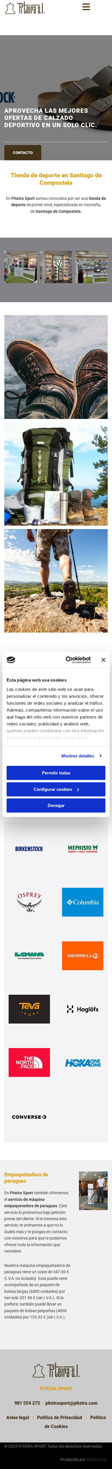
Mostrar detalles (77, 755)
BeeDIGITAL (97, 1459)
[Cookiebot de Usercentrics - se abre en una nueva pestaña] (68, 660)
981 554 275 (27, 1403)
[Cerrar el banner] (103, 660)
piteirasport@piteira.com (71, 1403)
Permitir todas (56, 772)
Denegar (56, 805)
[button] (22, 138)
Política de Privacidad (59, 1417)
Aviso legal (17, 1417)
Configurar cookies (53, 789)
